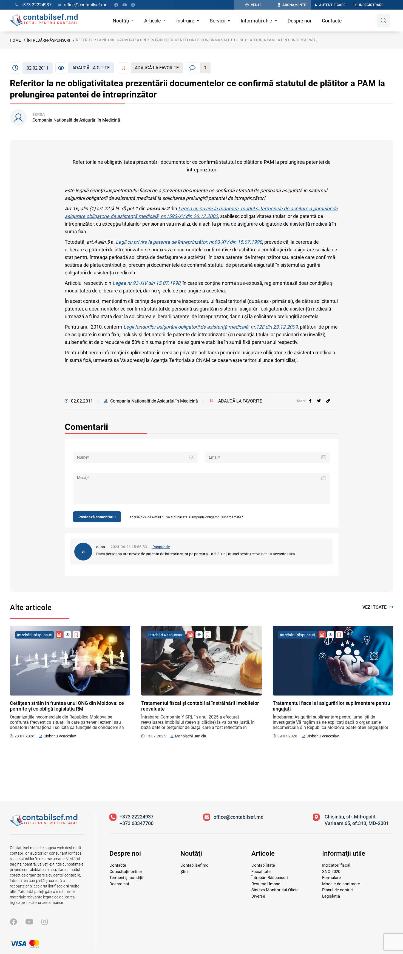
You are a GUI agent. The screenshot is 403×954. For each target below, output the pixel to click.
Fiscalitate (261, 871)
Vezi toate (374, 607)
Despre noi (299, 21)
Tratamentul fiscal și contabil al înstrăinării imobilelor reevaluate (200, 706)
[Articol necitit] (67, 634)
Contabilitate (263, 865)
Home (15, 40)
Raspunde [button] (161, 547)
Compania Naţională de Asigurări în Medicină (76, 120)
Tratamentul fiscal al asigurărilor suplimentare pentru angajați (331, 706)
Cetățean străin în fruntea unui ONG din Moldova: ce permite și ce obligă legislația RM (67, 706)
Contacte (332, 21)
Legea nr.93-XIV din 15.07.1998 (146, 283)
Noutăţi (121, 21)
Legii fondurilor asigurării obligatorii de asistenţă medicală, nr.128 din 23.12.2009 (210, 327)
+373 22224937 (137, 817)
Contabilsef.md (194, 865)
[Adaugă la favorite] (76, 634)
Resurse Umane (265, 883)
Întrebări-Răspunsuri (48, 40)
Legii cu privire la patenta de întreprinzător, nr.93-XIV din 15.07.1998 (189, 242)
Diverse (258, 896)
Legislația (331, 896)
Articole (152, 21)
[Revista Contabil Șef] (59, 634)
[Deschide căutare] (383, 20)
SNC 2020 (331, 871)
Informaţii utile (256, 21)
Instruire (185, 21)
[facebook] (310, 401)
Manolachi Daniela (190, 736)
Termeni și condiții (126, 877)
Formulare (331, 877)
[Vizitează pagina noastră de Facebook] (116, 5)
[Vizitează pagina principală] (44, 20)
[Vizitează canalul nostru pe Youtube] (125, 5)
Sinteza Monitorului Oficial (275, 889)
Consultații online (125, 871)
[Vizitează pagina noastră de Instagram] (133, 5)
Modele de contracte (341, 883)
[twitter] (318, 401)
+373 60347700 (137, 823)
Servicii (217, 21)
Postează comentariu (97, 517)
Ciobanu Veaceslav (60, 736)
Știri (184, 871)
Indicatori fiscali (336, 865)
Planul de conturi (337, 889)
